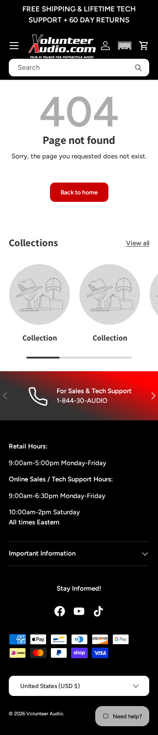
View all (137, 243)
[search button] (138, 67)
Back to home (79, 192)
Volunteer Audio (44, 713)
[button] (125, 45)
